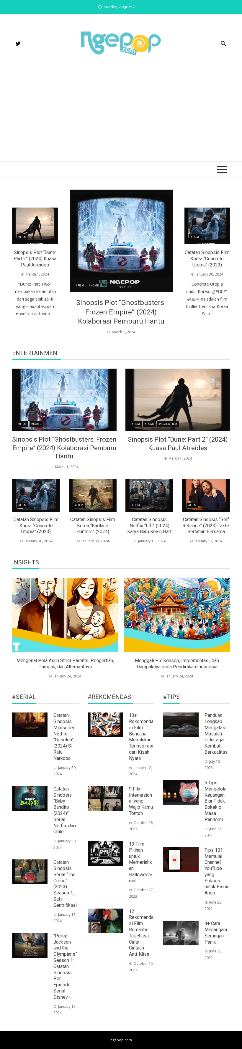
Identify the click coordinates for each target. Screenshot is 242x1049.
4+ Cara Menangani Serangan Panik (216, 932)
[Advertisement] (121, 117)
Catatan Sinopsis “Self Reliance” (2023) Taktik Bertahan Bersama (206, 526)
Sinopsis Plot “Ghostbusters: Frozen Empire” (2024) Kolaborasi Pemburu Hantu (121, 312)
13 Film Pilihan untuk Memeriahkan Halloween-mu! (141, 862)
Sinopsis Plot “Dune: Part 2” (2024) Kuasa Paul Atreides (35, 259)
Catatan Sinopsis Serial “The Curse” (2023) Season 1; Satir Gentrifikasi (65, 883)
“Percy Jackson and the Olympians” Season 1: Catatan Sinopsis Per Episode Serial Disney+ (65, 966)
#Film (80, 285)
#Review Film (168, 424)
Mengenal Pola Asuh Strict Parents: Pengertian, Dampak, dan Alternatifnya (65, 663)
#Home (94, 285)
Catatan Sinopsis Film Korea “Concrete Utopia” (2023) (207, 259)
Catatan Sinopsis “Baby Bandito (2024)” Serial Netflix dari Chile (64, 810)
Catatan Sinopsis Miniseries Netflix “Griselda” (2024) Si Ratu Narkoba (64, 736)
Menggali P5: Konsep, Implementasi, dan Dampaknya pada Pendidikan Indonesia (177, 663)
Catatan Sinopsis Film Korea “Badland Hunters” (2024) (92, 526)
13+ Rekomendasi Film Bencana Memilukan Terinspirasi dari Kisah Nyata (141, 736)
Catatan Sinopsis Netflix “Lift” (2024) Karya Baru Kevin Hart (149, 526)
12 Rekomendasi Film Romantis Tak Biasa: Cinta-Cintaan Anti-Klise (141, 933)
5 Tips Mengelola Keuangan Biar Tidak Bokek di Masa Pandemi (215, 801)
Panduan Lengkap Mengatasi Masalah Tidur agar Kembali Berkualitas (216, 733)
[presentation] (17, 628)
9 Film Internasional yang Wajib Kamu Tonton (141, 801)
